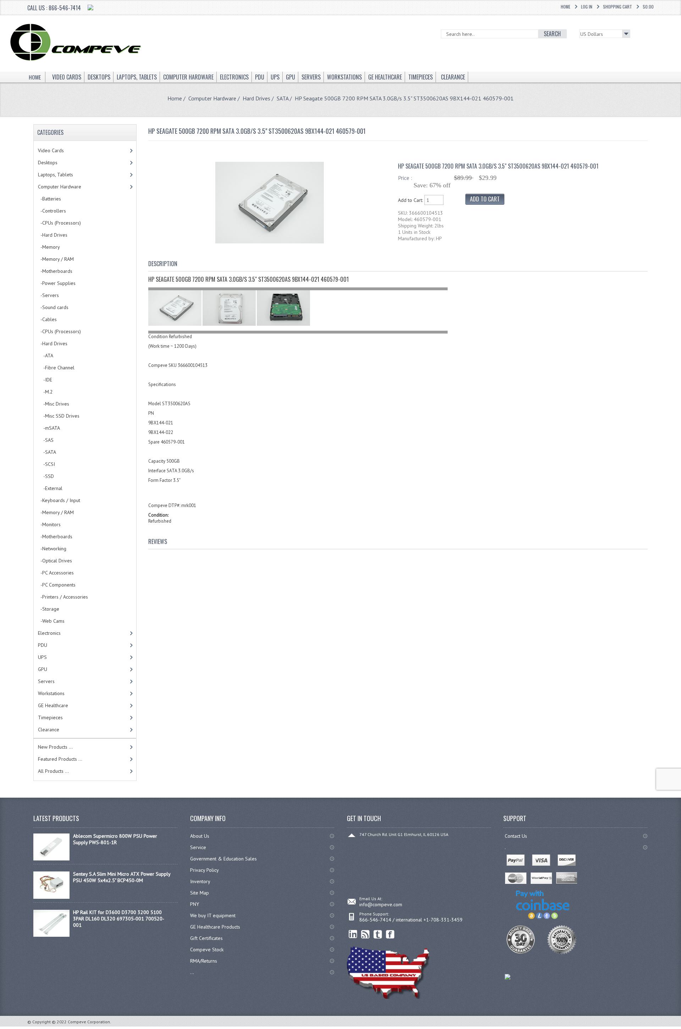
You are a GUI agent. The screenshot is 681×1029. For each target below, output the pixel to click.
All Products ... (53, 771)
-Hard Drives (52, 235)
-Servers (48, 295)
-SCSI (46, 464)
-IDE (45, 379)
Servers (46, 681)
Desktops (47, 162)
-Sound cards (53, 307)
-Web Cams (51, 621)
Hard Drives (256, 98)
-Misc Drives (53, 404)
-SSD (46, 476)
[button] (680, 1028)
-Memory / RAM (56, 259)
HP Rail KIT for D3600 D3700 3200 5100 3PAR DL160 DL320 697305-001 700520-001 (118, 918)
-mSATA (49, 428)
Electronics (49, 633)
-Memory (49, 247)
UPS (42, 657)
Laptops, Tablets (55, 174)
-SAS (46, 440)
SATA (282, 98)
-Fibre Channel (56, 367)
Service (198, 847)
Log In (586, 7)
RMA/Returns (203, 961)
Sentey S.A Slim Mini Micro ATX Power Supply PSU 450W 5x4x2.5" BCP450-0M (121, 877)
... (192, 972)
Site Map (199, 893)
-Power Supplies (57, 283)
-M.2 (45, 392)
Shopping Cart (617, 7)
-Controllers (52, 211)
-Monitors (49, 524)
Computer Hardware (212, 98)
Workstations (51, 693)
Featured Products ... (60, 759)
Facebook (390, 934)
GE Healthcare (53, 705)
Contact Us (516, 836)
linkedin (353, 934)
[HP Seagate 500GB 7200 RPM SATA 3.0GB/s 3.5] (269, 241)
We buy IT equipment (213, 915)
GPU (42, 669)
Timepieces (50, 717)
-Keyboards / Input (59, 500)
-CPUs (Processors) (59, 223)
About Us (199, 836)
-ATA (45, 355)
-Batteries (49, 199)
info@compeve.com (380, 904)
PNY (194, 904)
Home (565, 7)
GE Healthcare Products (215, 927)
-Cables (47, 319)
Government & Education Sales (223, 858)
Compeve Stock (206, 949)
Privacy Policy (204, 870)
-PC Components (57, 585)
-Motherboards (55, 271)
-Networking (52, 548)
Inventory (200, 881)
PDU (42, 645)
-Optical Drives (55, 560)
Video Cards (51, 150)
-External (50, 488)
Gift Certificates (206, 938)
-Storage (48, 609)
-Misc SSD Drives (58, 416)
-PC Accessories (56, 572)
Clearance (48, 729)
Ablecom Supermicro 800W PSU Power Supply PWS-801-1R (115, 839)
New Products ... (55, 747)
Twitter (377, 934)
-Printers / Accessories (63, 597)
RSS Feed (365, 934)
